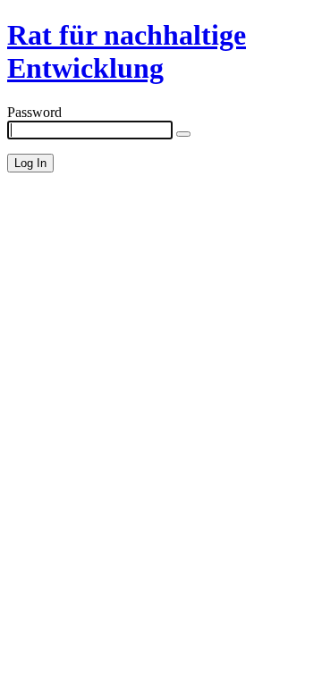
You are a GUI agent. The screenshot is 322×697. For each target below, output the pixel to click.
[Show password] (183, 134)
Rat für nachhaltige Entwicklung (126, 51)
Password (34, 112)
